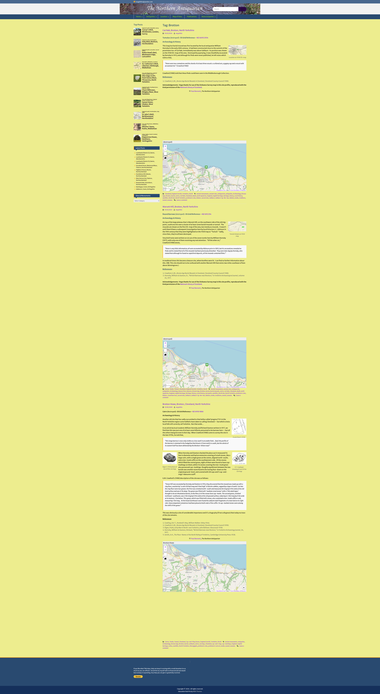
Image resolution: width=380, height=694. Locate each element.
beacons (189, 391)
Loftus (170, 646)
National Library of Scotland (191, 87)
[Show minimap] (244, 187)
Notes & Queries (208, 17)
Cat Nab (182, 196)
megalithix (179, 33)
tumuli (165, 200)
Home (138, 17)
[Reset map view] (165, 157)
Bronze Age (196, 391)
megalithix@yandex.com (144, 2)
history (231, 196)
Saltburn (212, 198)
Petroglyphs (193, 646)
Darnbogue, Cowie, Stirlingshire (145, 187)
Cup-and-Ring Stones (193, 642)
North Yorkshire (180, 198)
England (209, 196)
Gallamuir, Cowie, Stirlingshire (145, 189)
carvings (202, 644)
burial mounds (214, 391)
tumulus (169, 200)
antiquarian (221, 194)
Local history (238, 196)
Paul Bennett (196, 91)
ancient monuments (202, 194)
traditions (242, 198)
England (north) (177, 194)
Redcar (199, 198)
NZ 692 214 (206, 214)
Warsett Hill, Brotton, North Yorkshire (180, 206)
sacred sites (205, 198)
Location (164, 17)
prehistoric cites (203, 646)
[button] (206, 167)
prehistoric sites (191, 198)
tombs (237, 198)
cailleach (191, 644)
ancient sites (213, 194)
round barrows (172, 395)
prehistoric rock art (214, 646)
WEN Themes (197, 691)
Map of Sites (177, 17)
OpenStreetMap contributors (238, 190)
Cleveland (168, 194)
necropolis (208, 393)
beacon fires (182, 391)
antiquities (229, 194)
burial (173, 196)
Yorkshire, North (187, 194)
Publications (192, 17)
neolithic (165, 198)
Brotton (168, 196)
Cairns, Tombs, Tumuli (172, 389)
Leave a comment (181, 200)
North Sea (172, 198)
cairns (177, 196)
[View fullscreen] (165, 153)
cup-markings (226, 644)
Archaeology (237, 194)
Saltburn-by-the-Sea (222, 198)
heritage (226, 196)
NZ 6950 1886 (197, 412)
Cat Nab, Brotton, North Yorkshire (178, 30)
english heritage (218, 196)
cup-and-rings (216, 644)
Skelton (231, 198)
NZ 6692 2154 (202, 38)
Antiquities (150, 17)
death (194, 196)
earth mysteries (201, 196)
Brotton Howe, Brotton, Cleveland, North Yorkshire (186, 404)
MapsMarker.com (221, 190)
